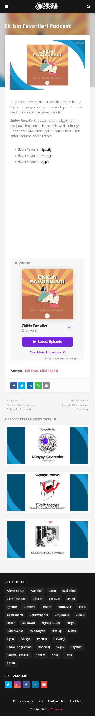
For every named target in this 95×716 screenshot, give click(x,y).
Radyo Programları (19, 647)
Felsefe (46, 607)
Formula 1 (64, 607)
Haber (11, 623)
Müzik (72, 631)
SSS (41, 701)
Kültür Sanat (49, 371)
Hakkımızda (55, 701)
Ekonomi (29, 607)
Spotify (46, 149)
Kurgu (70, 623)
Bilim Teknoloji (16, 599)
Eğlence (12, 607)
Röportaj (44, 647)
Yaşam (11, 663)
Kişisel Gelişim (51, 623)
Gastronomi (15, 615)
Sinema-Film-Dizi (18, 655)
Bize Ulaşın (76, 701)
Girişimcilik (62, 615)
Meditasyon (37, 631)
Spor (55, 655)
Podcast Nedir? (23, 701)
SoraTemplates (55, 709)
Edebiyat (31, 371)
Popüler (42, 639)
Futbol (82, 607)
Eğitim (71, 599)
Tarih (68, 655)
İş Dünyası (28, 623)
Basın (52, 591)
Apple (45, 161)
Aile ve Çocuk (15, 591)
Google (46, 155)
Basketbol (69, 591)
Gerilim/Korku (39, 615)
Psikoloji (59, 639)
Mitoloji (57, 631)
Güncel (80, 615)
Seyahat (76, 647)
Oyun (10, 639)
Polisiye (25, 639)
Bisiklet (37, 599)
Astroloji (36, 591)
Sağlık (60, 647)
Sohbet (40, 655)
